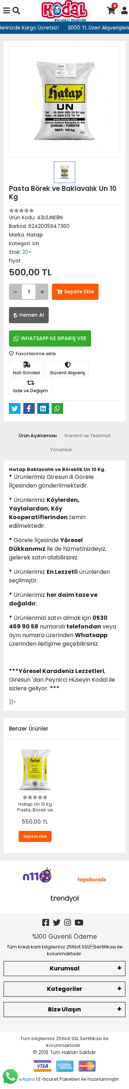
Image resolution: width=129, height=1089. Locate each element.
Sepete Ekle (79, 291)
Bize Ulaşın (64, 1009)
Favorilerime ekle (35, 353)
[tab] (38, 436)
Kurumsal (65, 968)
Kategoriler (64, 989)
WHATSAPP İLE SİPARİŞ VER (53, 338)
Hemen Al (31, 315)
